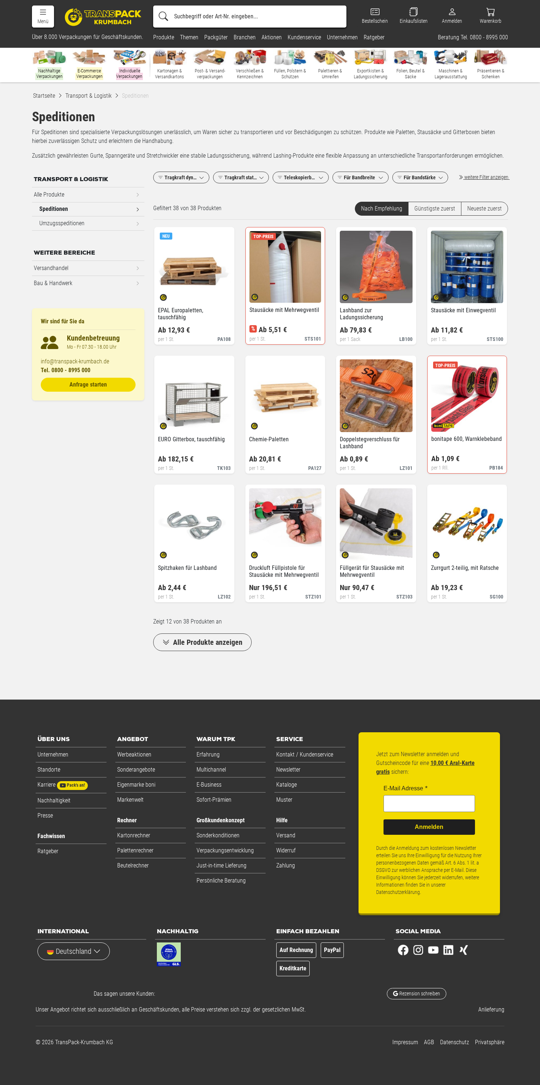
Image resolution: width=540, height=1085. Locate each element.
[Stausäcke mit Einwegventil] (442, 294)
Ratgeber (47, 851)
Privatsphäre (489, 1042)
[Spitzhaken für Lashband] (169, 552)
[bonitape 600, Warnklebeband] (442, 423)
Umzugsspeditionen (61, 223)
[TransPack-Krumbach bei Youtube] (433, 949)
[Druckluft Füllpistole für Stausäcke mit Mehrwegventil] (260, 552)
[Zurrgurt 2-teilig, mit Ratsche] (442, 552)
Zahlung (285, 865)
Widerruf (286, 850)
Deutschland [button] (73, 951)
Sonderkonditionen (218, 835)
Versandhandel (51, 268)
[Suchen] (163, 16)
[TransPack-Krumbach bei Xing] (463, 949)
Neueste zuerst (484, 208)
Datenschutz (454, 1042)
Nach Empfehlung (381, 208)
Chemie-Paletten (269, 439)
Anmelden (429, 827)
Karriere (61, 784)
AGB (429, 1042)
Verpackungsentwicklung (225, 850)
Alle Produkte (49, 194)
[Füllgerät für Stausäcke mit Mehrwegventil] (351, 552)
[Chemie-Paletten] (260, 423)
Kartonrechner (133, 835)
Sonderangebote (136, 769)
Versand (285, 835)
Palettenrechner (135, 850)
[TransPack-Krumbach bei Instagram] (418, 949)
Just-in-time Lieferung (221, 865)
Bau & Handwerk (53, 283)
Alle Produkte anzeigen (206, 642)
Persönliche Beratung (221, 880)
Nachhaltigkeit (54, 800)
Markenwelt (130, 799)
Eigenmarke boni (136, 784)
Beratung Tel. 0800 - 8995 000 (473, 37)
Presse (45, 815)
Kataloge (286, 784)
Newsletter (288, 769)
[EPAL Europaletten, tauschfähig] (169, 294)
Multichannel (211, 769)
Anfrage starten (88, 384)
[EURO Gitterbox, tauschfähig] (169, 423)
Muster (284, 799)
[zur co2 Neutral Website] (198, 956)
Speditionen (53, 208)
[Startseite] (99, 17)
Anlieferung (491, 1009)
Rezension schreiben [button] (419, 993)
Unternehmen (52, 754)
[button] (43, 17)
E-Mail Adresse (403, 788)
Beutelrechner (133, 865)
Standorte (48, 769)
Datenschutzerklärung (398, 892)
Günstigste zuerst (434, 208)
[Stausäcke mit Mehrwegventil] (261, 294)
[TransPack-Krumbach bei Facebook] (403, 949)
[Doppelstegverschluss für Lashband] (351, 423)
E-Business (209, 784)
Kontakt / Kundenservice (304, 754)
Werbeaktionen (134, 754)
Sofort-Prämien (214, 799)
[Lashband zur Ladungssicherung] (351, 294)
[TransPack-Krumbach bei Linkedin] (448, 949)
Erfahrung (208, 754)
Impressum (405, 1042)
